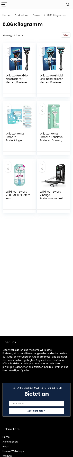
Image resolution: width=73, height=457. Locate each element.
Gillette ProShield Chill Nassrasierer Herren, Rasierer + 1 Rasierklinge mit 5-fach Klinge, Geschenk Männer (52, 84)
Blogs (6, 446)
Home (6, 15)
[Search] (68, 4)
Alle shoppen (10, 441)
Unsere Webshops (13, 451)
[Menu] (4, 4)
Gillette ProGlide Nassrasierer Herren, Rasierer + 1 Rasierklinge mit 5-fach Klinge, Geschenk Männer (18, 84)
